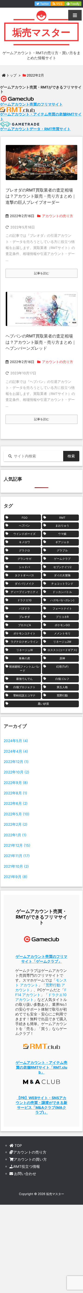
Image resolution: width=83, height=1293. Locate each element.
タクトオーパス (24, 575)
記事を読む (41, 273)
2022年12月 (16, 762)
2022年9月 (16, 783)
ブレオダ (24, 616)
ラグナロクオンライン (24, 641)
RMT (62, 517)
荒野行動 (62, 695)
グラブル (62, 550)
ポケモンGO (62, 625)
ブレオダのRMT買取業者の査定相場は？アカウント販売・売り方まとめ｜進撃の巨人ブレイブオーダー (41, 196)
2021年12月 (17, 845)
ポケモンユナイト (24, 633)
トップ (11, 75)
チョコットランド (62, 583)
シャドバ (24, 567)
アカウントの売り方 (57, 216)
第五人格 (62, 687)
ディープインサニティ (24, 592)
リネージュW (24, 650)
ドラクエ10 (24, 600)
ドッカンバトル (62, 592)
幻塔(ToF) (62, 666)
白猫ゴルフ (62, 679)
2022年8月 (15, 793)
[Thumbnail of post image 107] (41, 309)
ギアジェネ (62, 542)
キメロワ (24, 542)
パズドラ (24, 608)
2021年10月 (16, 866)
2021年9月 (15, 877)
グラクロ (24, 550)
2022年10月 (16, 772)
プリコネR (62, 616)
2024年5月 (16, 741)
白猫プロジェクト (24, 687)
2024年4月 (16, 751)
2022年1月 (15, 835)
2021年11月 (17, 856)
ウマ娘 (62, 534)
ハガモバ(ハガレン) (62, 600)
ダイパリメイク (24, 583)
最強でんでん (24, 679)
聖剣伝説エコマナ (24, 695)
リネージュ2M (62, 641)
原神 (62, 658)
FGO (24, 517)
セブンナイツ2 (62, 567)
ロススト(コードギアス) (62, 650)
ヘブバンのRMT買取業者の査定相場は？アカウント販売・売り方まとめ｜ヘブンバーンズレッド (41, 342)
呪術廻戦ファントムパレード (24, 668)
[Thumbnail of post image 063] (41, 162)
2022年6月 (16, 803)
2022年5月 (17, 814)
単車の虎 (24, 658)
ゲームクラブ (62, 558)
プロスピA (24, 625)
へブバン (24, 525)
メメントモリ (62, 633)
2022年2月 (15, 824)
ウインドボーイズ (24, 534)
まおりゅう (62, 525)
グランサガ (24, 558)
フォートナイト (62, 608)
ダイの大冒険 (62, 575)
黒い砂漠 (43, 703)
